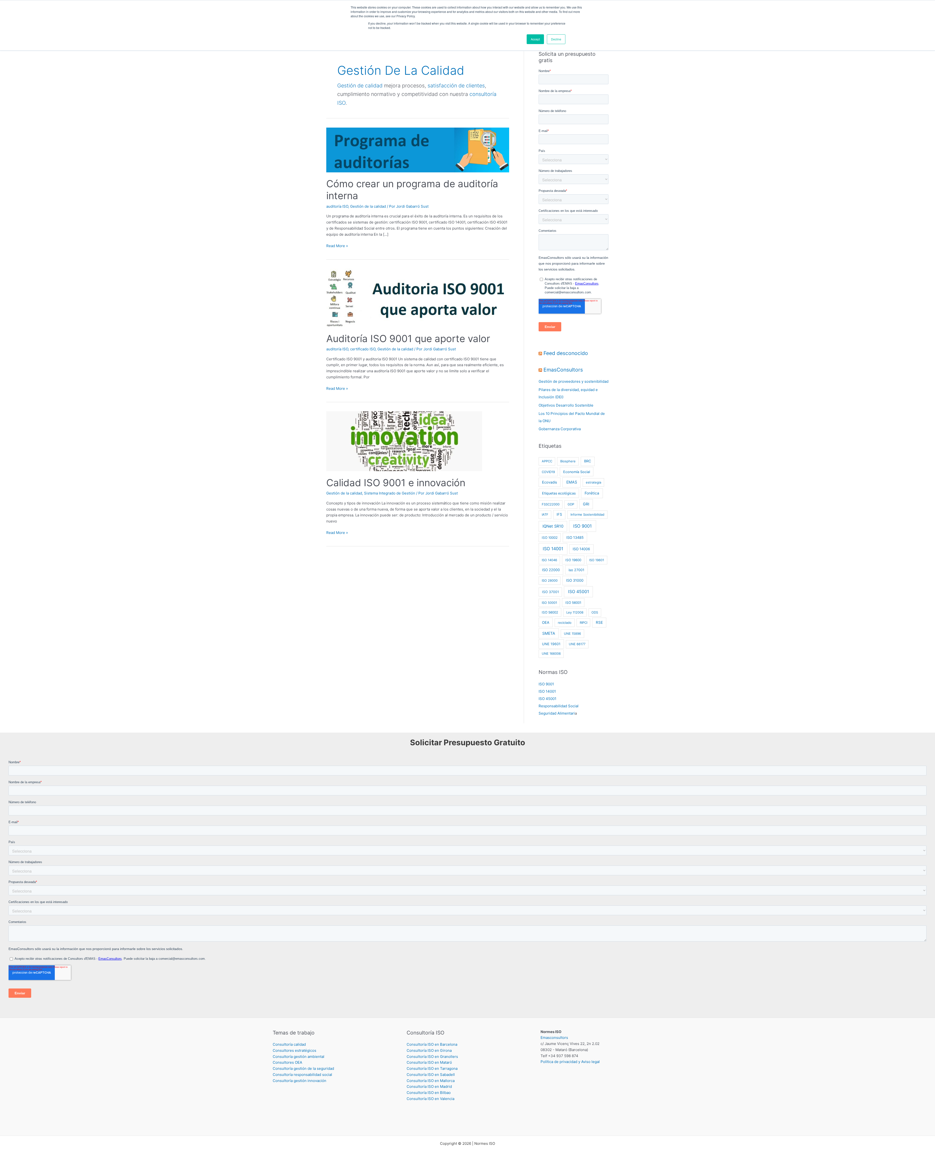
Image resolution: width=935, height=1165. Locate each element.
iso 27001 (576, 570)
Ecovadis (549, 482)
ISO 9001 (582, 526)
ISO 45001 (578, 591)
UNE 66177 (577, 644)
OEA (545, 622)
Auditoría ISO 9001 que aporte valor (408, 339)
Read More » (337, 245)
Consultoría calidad (289, 1044)
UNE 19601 (551, 644)
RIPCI (583, 622)
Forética (592, 493)
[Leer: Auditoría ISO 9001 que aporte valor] (417, 297)
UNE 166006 (551, 653)
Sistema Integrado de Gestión (389, 493)
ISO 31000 (574, 580)
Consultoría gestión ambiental (298, 1056)
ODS (594, 612)
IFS (559, 514)
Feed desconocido (565, 353)
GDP (571, 504)
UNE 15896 (572, 633)
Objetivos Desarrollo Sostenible (566, 405)
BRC (587, 461)
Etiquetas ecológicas (559, 493)
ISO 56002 (550, 612)
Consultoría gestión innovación (299, 1080)
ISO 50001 (549, 603)
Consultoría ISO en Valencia (430, 1098)
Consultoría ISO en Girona (429, 1050)
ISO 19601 (596, 560)
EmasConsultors (563, 370)
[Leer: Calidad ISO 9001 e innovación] (404, 440)
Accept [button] (535, 39)
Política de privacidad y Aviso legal (570, 1061)
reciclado (564, 622)
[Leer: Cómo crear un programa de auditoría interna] (417, 149)
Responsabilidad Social (559, 706)
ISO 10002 (550, 538)
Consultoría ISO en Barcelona (432, 1044)
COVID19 (548, 472)
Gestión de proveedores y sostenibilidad (573, 381)
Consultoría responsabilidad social (302, 1074)
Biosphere (568, 461)
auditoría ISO (337, 206)
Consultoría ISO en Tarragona (432, 1068)
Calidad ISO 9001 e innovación (395, 483)
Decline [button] (556, 39)
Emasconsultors (554, 1037)
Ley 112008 (574, 612)
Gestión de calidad (360, 85)
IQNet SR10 (552, 526)
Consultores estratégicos (294, 1050)
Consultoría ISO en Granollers (432, 1056)
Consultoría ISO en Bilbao (429, 1092)
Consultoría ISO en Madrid (429, 1086)
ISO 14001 (553, 548)
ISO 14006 (581, 549)
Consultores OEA (287, 1062)
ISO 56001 (573, 603)
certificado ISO (362, 349)
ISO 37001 (550, 592)
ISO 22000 (551, 570)
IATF (545, 514)
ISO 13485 (575, 537)
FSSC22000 (551, 504)
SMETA (548, 633)
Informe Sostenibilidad (587, 514)
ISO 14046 (549, 560)
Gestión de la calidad (368, 206)
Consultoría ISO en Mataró (429, 1062)
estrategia (593, 482)
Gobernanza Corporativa (560, 429)
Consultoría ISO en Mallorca (431, 1080)
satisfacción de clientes (456, 85)
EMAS (571, 482)
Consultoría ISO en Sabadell (431, 1074)
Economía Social (576, 472)
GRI (586, 504)
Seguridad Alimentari (557, 713)
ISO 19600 (573, 560)
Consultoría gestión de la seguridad (303, 1068)
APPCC (547, 461)
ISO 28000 (550, 580)
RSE (599, 622)
